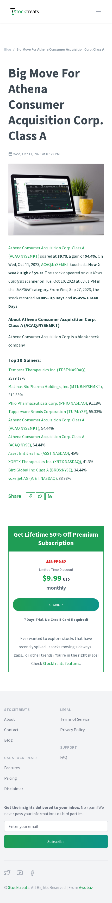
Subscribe (56, 841)
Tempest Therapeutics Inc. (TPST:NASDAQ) (46, 369)
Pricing (10, 778)
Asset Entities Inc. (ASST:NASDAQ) (38, 453)
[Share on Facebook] (30, 496)
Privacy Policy (72, 729)
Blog (7, 49)
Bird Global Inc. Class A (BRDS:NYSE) (40, 469)
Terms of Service (75, 719)
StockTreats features (61, 663)
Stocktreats (18, 887)
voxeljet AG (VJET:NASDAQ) (32, 478)
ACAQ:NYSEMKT (55, 264)
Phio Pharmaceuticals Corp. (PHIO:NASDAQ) (47, 403)
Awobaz (86, 887)
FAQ (63, 757)
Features (12, 767)
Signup (56, 604)
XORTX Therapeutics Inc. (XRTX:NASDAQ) (44, 461)
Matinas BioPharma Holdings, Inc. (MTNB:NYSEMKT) (55, 386)
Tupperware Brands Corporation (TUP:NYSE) (47, 411)
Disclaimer (13, 788)
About (9, 719)
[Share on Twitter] (40, 496)
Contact (11, 729)
